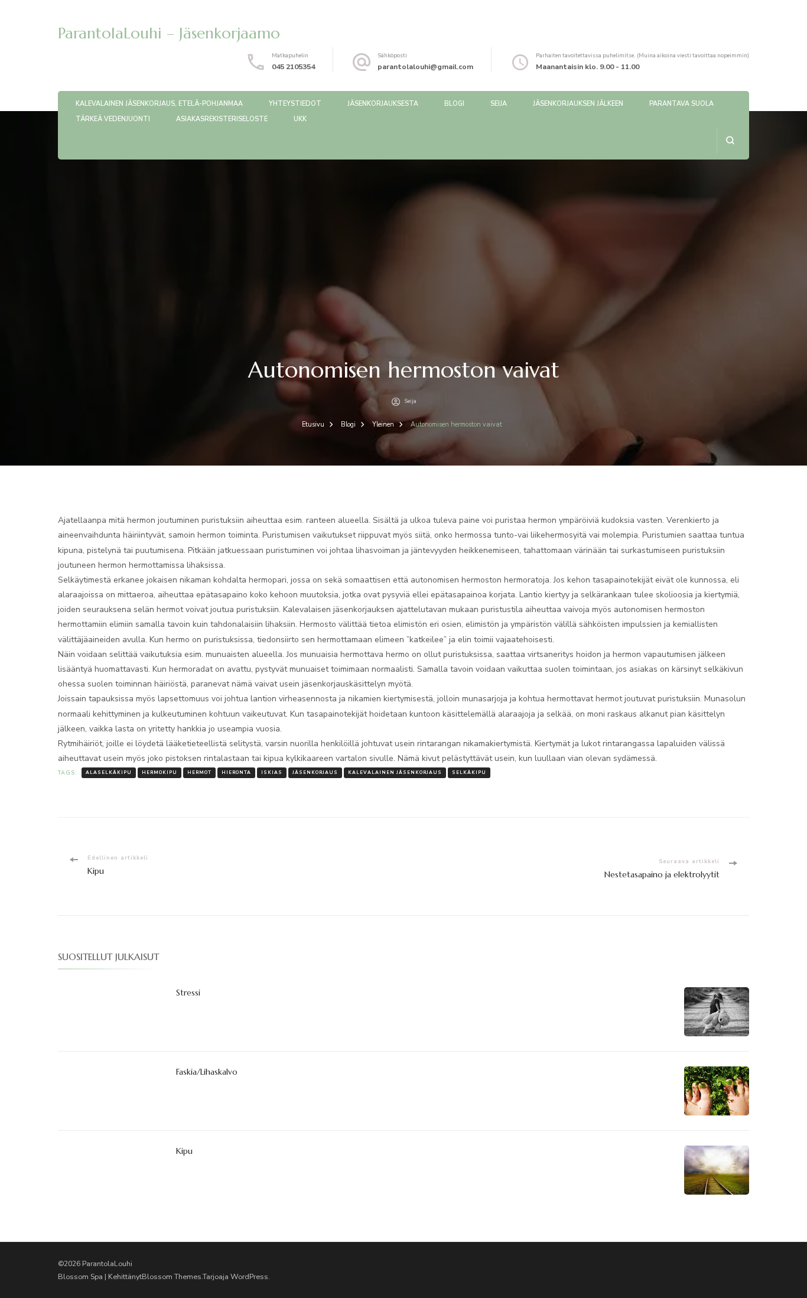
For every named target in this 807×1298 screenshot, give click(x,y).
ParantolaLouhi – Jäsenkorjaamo (169, 33)
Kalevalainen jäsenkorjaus (395, 772)
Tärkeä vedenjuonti (113, 119)
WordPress (249, 1276)
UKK (300, 119)
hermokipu (159, 772)
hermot (199, 772)
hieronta (236, 772)
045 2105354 (293, 66)
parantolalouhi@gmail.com (425, 66)
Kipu (184, 1151)
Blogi (454, 103)
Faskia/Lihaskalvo (206, 1071)
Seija (498, 103)
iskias (271, 772)
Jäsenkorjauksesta (382, 103)
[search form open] (730, 140)
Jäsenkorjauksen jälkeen (578, 103)
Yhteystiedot (295, 103)
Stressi (188, 992)
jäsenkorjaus (315, 772)
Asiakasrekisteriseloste (222, 119)
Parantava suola (681, 103)
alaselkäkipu (109, 772)
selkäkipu (469, 772)
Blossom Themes (171, 1276)
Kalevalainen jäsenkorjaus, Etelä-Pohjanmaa (159, 103)
